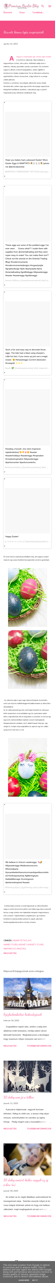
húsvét (22, 944)
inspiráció (10, 948)
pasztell (21, 948)
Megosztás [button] (10, 953)
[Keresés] (42, 5)
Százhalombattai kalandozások (23, 1014)
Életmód (8, 12)
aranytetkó (20, 940)
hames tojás (11, 944)
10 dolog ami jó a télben (19, 1097)
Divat (22, 12)
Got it (35, 1280)
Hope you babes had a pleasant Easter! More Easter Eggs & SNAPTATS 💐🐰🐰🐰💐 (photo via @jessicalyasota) (27, 163)
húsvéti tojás (35, 944)
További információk (39, 1046)
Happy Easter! (12, 536)
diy (29, 940)
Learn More (23, 1280)
